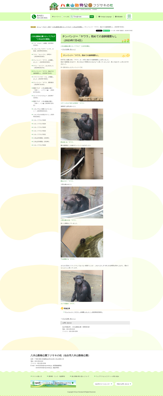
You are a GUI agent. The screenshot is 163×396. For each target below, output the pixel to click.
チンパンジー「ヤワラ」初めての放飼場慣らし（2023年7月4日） (43, 72)
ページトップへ (129, 351)
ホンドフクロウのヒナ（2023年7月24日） (43, 96)
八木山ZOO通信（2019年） (41, 141)
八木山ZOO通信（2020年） (41, 138)
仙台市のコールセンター (102, 384)
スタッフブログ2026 (39, 145)
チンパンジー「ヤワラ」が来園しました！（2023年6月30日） (43, 61)
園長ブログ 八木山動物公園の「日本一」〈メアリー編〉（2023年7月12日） (43, 90)
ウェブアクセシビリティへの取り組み (107, 376)
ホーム (39, 27)
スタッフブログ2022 (39, 131)
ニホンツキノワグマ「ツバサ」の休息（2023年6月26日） (43, 50)
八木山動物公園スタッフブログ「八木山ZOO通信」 (68, 27)
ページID (66, 16)
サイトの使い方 (37, 376)
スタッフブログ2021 (39, 134)
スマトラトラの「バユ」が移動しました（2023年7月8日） (43, 78)
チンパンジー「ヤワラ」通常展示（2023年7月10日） (43, 83)
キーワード (57, 16)
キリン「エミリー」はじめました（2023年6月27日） (43, 66)
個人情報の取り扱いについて (80, 376)
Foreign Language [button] (106, 16)
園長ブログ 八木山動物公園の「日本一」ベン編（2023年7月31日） (43, 103)
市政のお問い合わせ (123, 384)
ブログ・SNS (46, 27)
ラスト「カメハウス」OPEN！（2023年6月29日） (42, 55)
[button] (119, 17)
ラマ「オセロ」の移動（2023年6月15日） (43, 44)
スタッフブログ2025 (39, 120)
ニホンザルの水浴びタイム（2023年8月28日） (43, 115)
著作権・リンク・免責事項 (57, 376)
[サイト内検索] (71, 16)
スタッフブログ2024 (39, 123)
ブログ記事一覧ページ (69, 49)
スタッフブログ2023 (39, 127)
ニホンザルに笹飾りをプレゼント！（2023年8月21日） (42, 110)
